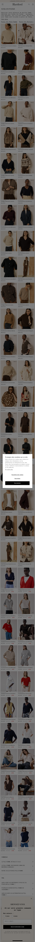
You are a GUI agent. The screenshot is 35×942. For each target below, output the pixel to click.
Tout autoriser (17, 483)
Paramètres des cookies (17, 474)
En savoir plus (9, 469)
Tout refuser (17, 478)
